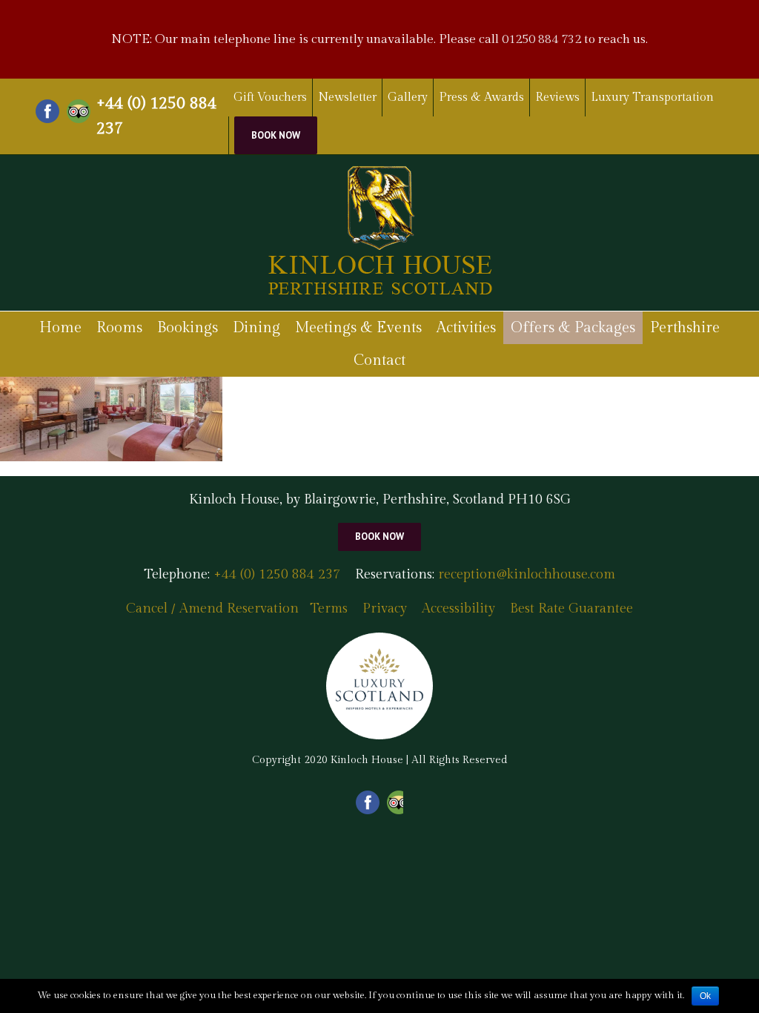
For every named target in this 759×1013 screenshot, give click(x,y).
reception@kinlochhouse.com (526, 574)
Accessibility (458, 608)
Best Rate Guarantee (571, 608)
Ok (705, 996)
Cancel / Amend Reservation (212, 608)
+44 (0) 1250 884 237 (156, 115)
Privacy (384, 608)
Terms (329, 608)
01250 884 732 (541, 39)
